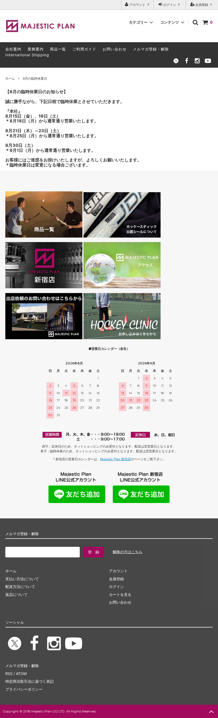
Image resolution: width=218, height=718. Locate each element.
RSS (8, 673)
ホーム (10, 78)
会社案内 (13, 49)
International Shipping (27, 55)
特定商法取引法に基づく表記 (29, 681)
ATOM (21, 673)
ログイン (169, 5)
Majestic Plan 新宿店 (115, 459)
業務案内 (36, 49)
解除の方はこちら (127, 551)
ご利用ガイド (84, 49)
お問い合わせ (115, 49)
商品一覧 (58, 49)
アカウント (137, 5)
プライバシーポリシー (24, 689)
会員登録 (202, 5)
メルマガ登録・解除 (151, 49)
